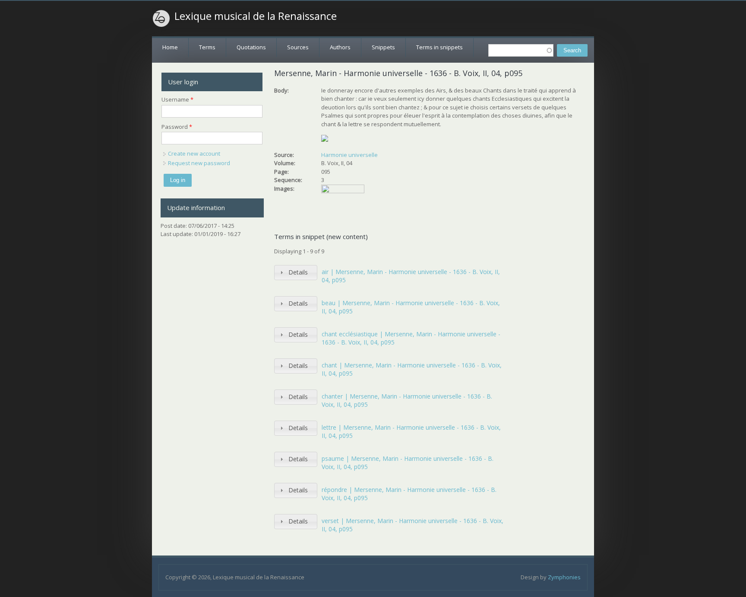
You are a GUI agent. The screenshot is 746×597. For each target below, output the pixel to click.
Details (298, 272)
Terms (207, 47)
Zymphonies (564, 577)
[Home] (161, 19)
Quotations (251, 47)
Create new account (194, 153)
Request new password (199, 163)
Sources (298, 47)
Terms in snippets (439, 47)
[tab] (295, 272)
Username (177, 99)
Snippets (383, 47)
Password (176, 127)
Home (170, 47)
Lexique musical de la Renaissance (255, 16)
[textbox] (520, 50)
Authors (340, 47)
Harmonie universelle (349, 155)
